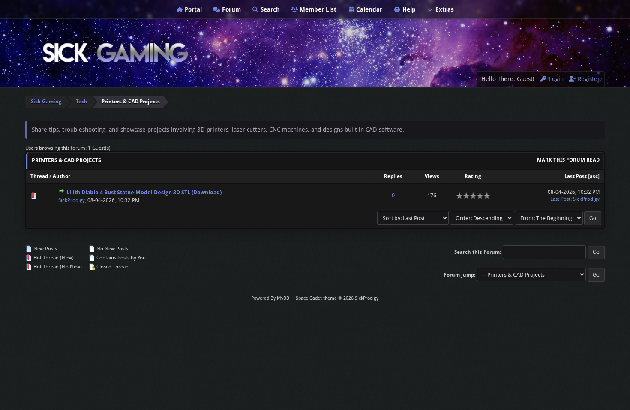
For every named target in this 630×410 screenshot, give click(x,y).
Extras (444, 9)
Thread (39, 176)
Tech (81, 102)
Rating (473, 176)
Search (269, 9)
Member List (317, 9)
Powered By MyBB (270, 298)
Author (61, 176)
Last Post (575, 176)
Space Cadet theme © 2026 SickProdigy (337, 298)
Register (588, 78)
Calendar (368, 9)
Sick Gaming (46, 102)
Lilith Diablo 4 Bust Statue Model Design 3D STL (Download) (144, 192)
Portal (192, 9)
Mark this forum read (568, 160)
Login (555, 78)
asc (594, 176)
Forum (230, 9)
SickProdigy (71, 200)
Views (432, 176)
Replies (393, 176)
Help (408, 9)
